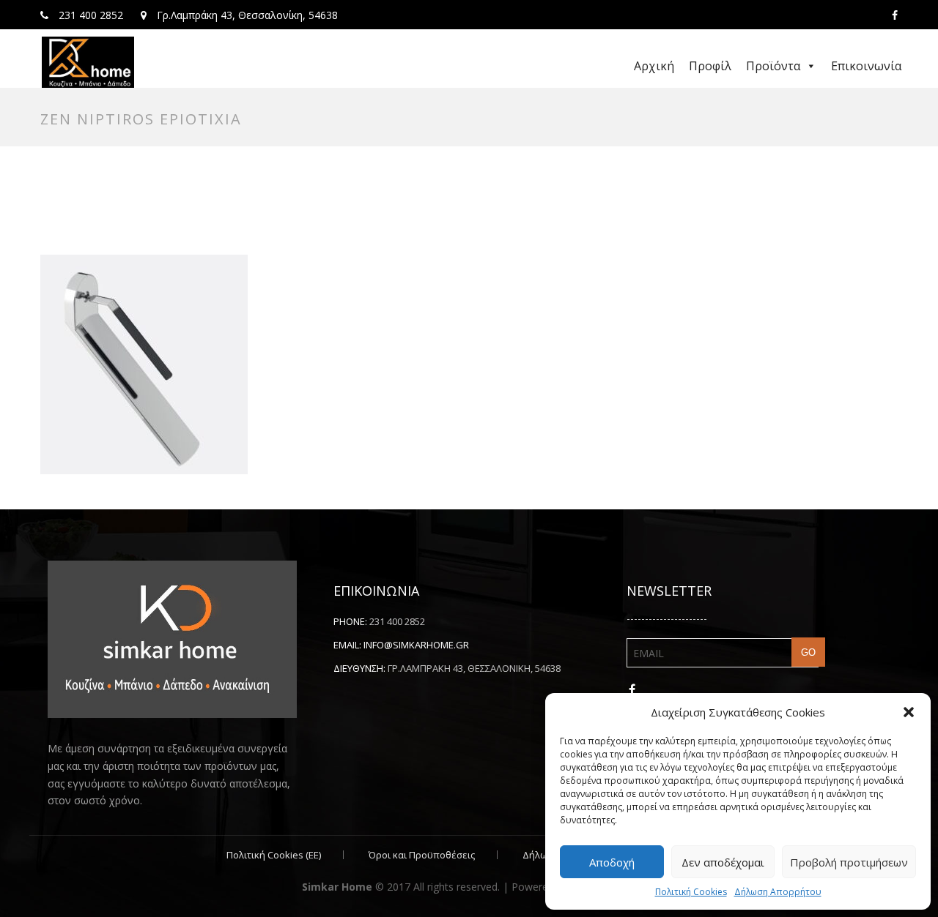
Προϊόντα (773, 66)
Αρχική (654, 66)
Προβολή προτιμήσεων (849, 862)
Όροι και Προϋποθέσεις (422, 854)
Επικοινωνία (866, 66)
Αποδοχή (612, 862)
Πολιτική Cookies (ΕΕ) (273, 854)
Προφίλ (710, 66)
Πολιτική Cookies (691, 892)
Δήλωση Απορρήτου (777, 892)
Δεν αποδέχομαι (723, 862)
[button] (908, 712)
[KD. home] (88, 62)
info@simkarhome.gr (416, 644)
